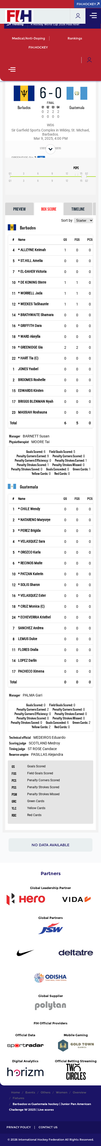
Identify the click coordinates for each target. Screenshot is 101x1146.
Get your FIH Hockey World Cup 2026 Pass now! (46, 24)
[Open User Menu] (89, 60)
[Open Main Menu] (12, 70)
